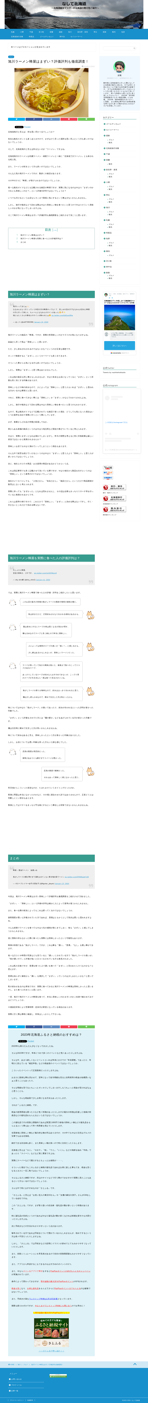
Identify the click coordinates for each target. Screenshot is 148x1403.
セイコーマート (77, 37)
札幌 (12, 32)
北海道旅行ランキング (110, 504)
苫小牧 (41, 32)
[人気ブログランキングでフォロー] (58, 1375)
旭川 (70, 32)
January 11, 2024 (43, 580)
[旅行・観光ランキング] (119, 487)
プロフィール (16, 1385)
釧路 (104, 32)
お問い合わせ (16, 1379)
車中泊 (62, 37)
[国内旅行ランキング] (119, 509)
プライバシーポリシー (17, 1400)
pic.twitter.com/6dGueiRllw (62, 315)
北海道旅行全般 (17, 37)
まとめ (23, 242)
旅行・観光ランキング (110, 493)
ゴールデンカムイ (47, 37)
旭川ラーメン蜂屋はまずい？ (32, 235)
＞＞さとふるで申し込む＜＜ (51, 1351)
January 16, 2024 (41, 322)
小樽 (22, 32)
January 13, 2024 (62, 883)
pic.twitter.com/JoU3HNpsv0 (45, 573)
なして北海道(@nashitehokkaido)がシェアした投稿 (125, 450)
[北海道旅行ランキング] (119, 498)
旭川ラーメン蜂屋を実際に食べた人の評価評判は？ (41, 238)
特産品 (31, 37)
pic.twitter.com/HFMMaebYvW (77, 877)
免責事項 (30, 1400)
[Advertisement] (51, 270)
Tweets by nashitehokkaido (114, 372)
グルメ (11, 57)
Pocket (27, 127)
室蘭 (51, 32)
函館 (60, 32)
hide (55, 230)
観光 (110, 142)
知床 (123, 32)
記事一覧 (14, 1391)
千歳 (31, 32)
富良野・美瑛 (82, 32)
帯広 (95, 32)
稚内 (114, 32)
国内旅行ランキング (109, 515)
